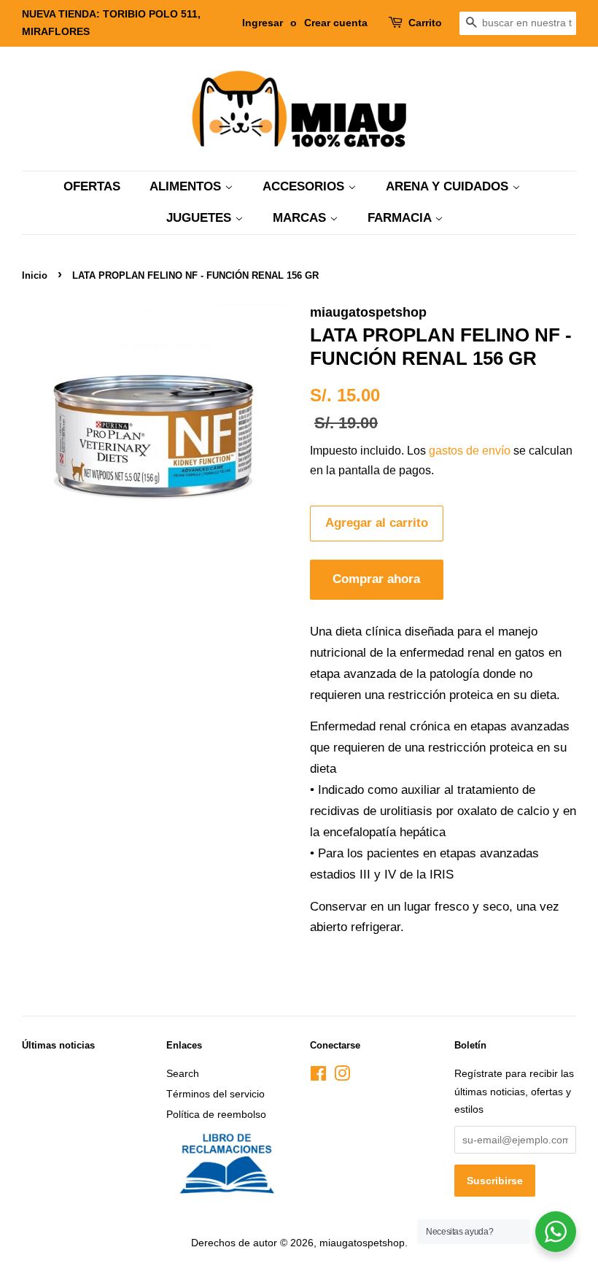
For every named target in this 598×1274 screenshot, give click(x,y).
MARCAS (301, 218)
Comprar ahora (376, 579)
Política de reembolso (216, 1114)
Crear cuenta (336, 22)
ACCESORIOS (305, 186)
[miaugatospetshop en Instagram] (342, 1076)
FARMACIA (401, 218)
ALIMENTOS (187, 186)
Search (182, 1073)
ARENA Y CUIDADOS (449, 186)
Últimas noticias (58, 1045)
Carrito (425, 22)
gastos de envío (469, 450)
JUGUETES (200, 218)
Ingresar (262, 22)
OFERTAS (91, 186)
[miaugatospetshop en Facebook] (318, 1076)
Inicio (34, 275)
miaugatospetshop (362, 1242)
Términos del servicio (215, 1094)
